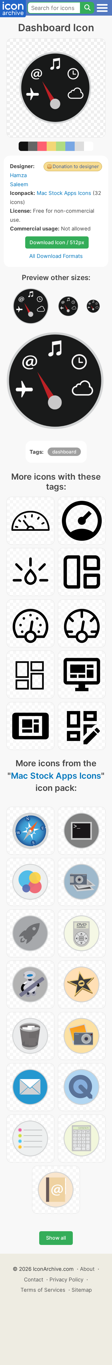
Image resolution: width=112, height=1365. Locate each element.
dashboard (64, 452)
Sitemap (82, 1290)
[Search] (87, 8)
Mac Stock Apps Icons (64, 193)
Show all (56, 1238)
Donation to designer (76, 166)
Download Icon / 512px (57, 242)
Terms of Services (43, 1290)
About (87, 1269)
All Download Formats (56, 256)
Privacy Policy (66, 1279)
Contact (33, 1279)
